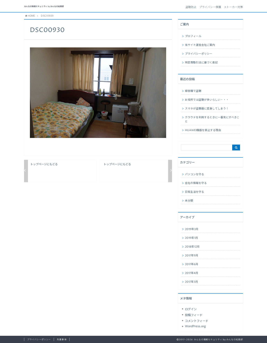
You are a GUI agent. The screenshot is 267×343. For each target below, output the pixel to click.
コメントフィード (196, 321)
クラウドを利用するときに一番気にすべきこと (212, 119)
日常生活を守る (194, 192)
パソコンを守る (194, 174)
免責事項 (61, 339)
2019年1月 (191, 238)
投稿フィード (193, 315)
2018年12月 (192, 247)
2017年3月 (191, 282)
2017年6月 (191, 264)
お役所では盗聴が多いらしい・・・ (207, 100)
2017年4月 (191, 273)
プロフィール (193, 36)
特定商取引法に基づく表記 (201, 62)
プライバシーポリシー (198, 54)
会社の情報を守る (196, 183)
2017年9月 (191, 255)
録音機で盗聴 (193, 91)
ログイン (191, 309)
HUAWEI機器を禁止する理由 (203, 130)
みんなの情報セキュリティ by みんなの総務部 (44, 6)
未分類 (189, 201)
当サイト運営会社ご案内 (200, 45)
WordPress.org (195, 326)
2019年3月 (191, 229)
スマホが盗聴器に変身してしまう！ (207, 108)
